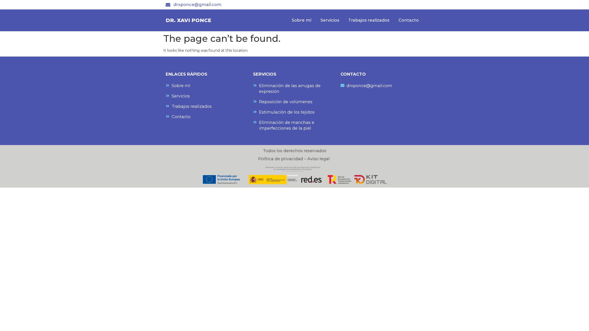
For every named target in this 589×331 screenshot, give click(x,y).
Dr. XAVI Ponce (188, 20)
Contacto (408, 20)
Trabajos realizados (368, 20)
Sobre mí (301, 20)
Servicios (329, 20)
